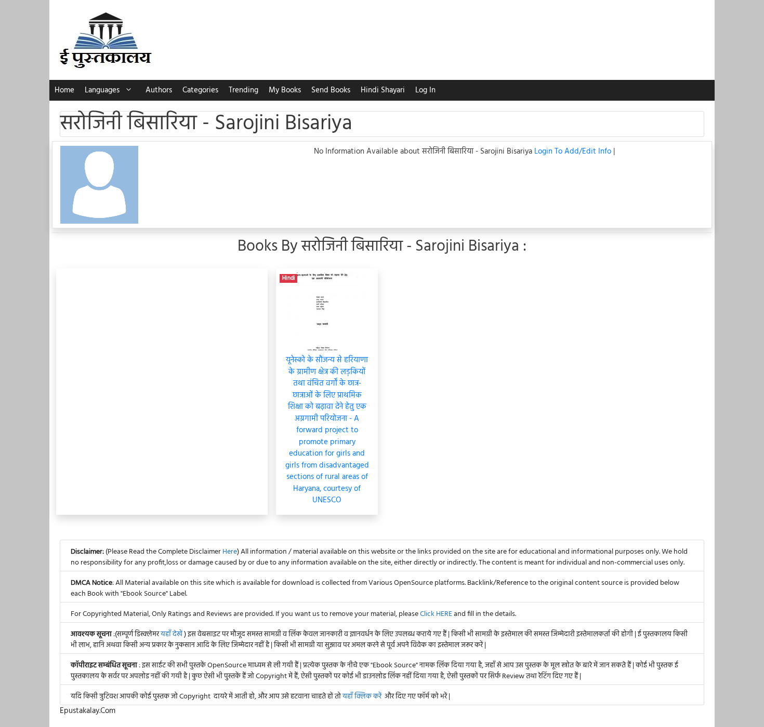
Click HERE (436, 614)
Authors (159, 90)
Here (229, 552)
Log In (425, 90)
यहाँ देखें (172, 634)
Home (64, 90)
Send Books (330, 90)
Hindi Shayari (383, 90)
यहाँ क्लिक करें (362, 697)
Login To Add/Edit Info (573, 151)
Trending (243, 90)
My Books (285, 90)
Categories (200, 90)
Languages (102, 90)
